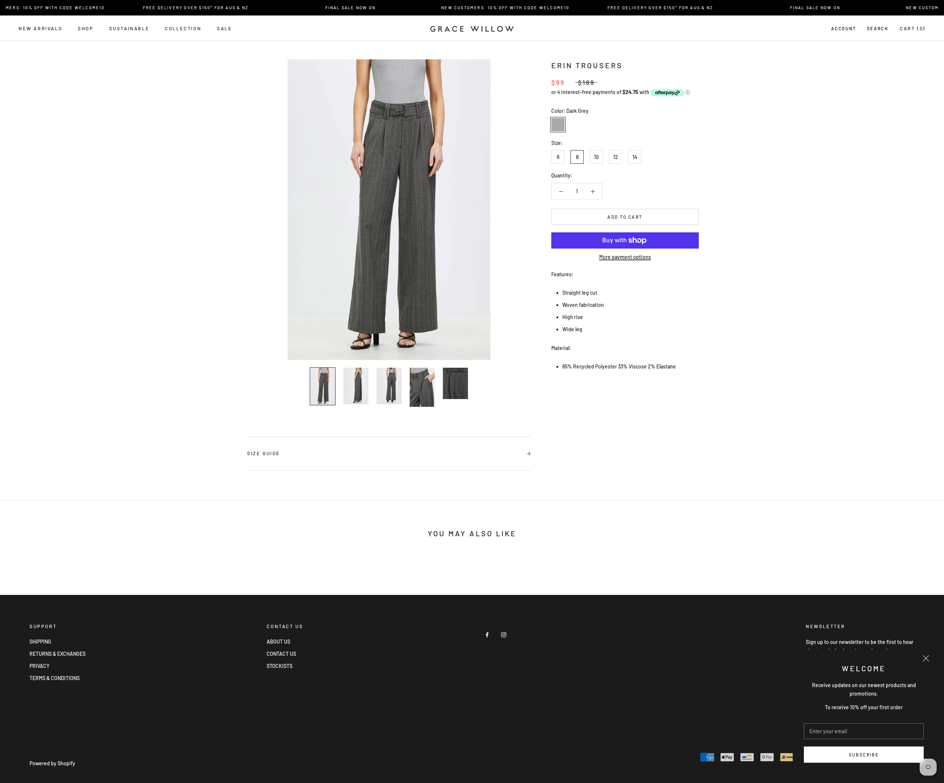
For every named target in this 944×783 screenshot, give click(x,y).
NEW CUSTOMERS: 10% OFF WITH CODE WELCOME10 (492, 7)
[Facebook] (487, 634)
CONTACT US (281, 654)
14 (634, 157)
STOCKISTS (279, 666)
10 (596, 157)
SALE (224, 28)
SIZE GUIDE (263, 453)
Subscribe (864, 754)
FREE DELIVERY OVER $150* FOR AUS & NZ (183, 7)
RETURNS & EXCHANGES (58, 654)
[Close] (926, 658)
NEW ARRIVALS (40, 28)
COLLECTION (183, 28)
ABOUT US (278, 641)
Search (877, 28)
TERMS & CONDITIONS (55, 678)
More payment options (625, 257)
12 (615, 157)
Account (844, 28)
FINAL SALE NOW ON (338, 7)
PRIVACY (39, 666)
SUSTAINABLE (129, 28)
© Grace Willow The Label (66, 753)
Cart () (913, 28)
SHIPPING (40, 641)
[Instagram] (503, 634)
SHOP (85, 28)
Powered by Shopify (52, 763)
